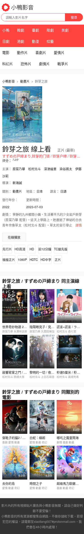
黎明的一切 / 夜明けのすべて (49, 372)
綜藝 (50, 41)
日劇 (5, 41)
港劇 (20, 41)
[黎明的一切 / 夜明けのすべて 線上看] (42, 352)
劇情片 (44, 63)
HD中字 (46, 259)
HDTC (34, 259)
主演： (7, 168)
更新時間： (34, 199)
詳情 (78, 225)
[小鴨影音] (18, 7)
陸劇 (50, 30)
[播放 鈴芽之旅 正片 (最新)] (22, 114)
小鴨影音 (8, 81)
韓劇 (20, 30)
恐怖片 (26, 63)
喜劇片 (40, 52)
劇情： (7, 214)
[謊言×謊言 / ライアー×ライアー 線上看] (69, 306)
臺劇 (35, 30)
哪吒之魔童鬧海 (68, 437)
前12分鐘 (44, 249)
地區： (31, 191)
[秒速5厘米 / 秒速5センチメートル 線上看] (69, 352)
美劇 (65, 30)
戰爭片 (62, 63)
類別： (7, 191)
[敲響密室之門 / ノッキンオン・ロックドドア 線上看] (14, 352)
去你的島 (8, 483)
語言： (54, 191)
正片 (58, 259)
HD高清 (20, 249)
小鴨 (5, 30)
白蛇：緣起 (37, 437)
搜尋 (74, 17)
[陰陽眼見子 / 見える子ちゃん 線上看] (42, 306)
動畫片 (25, 81)
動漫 (35, 41)
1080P (22, 259)
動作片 (22, 52)
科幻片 (7, 63)
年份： (10, 199)
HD (32, 249)
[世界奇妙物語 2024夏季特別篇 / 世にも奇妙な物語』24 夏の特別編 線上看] (14, 306)
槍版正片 (8, 259)
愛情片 (59, 52)
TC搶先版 (60, 249)
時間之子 (36, 483)
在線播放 (14, 237)
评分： (7, 160)
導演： (7, 182)
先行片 (7, 249)
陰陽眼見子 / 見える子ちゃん (50, 326)
